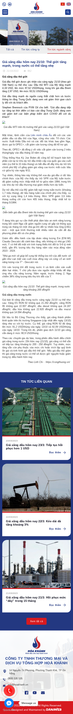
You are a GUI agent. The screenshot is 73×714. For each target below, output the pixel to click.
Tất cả (10, 49)
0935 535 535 (15, 678)
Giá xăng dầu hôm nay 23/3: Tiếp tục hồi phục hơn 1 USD (34, 446)
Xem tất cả (36, 621)
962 (29, 71)
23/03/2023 (12, 441)
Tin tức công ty (30, 49)
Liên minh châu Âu (41, 135)
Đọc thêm (55, 452)
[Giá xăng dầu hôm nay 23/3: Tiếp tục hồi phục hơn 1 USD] (36, 411)
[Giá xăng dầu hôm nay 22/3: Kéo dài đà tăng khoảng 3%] (36, 488)
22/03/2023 (12, 517)
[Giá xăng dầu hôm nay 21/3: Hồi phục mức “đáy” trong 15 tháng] (36, 564)
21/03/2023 (12, 593)
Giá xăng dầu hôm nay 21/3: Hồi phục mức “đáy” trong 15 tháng (36, 599)
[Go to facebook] (9, 703)
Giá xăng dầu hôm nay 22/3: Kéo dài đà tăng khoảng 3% (33, 523)
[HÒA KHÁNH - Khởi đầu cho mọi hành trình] (36, 7)
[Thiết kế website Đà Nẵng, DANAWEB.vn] (54, 709)
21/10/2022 (12, 71)
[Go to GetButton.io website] (9, 710)
